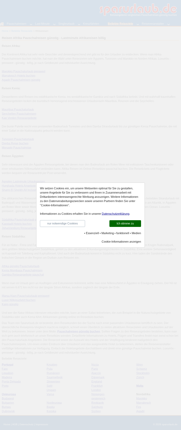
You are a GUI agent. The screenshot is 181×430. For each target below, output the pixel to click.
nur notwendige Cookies (62, 223)
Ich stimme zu (125, 223)
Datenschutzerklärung (115, 213)
